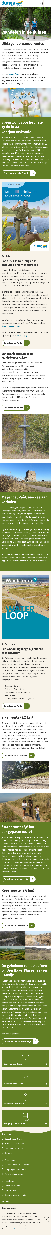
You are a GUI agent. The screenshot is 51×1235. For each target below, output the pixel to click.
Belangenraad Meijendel (15, 1195)
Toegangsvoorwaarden (15, 1169)
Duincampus (10, 1190)
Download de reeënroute (16, 925)
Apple (4, 557)
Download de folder (13, 343)
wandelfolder (14, 74)
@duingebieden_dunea (11, 326)
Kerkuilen (9, 1153)
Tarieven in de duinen (14, 1174)
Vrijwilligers (10, 1160)
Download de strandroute (16, 879)
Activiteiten (9, 1181)
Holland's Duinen (12, 1185)
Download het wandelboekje (17, 1041)
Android (10, 557)
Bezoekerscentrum (13, 1139)
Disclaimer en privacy (21, 1229)
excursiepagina (23, 335)
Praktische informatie (14, 1143)
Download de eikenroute (15, 755)
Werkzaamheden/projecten (17, 1164)
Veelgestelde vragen (14, 1148)
